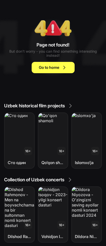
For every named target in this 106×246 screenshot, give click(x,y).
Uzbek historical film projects (34, 105)
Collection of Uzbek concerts (34, 179)
